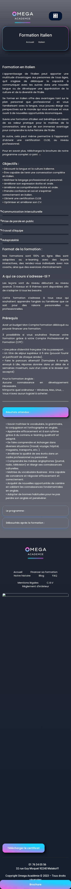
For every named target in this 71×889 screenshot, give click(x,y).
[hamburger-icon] (55, 16)
